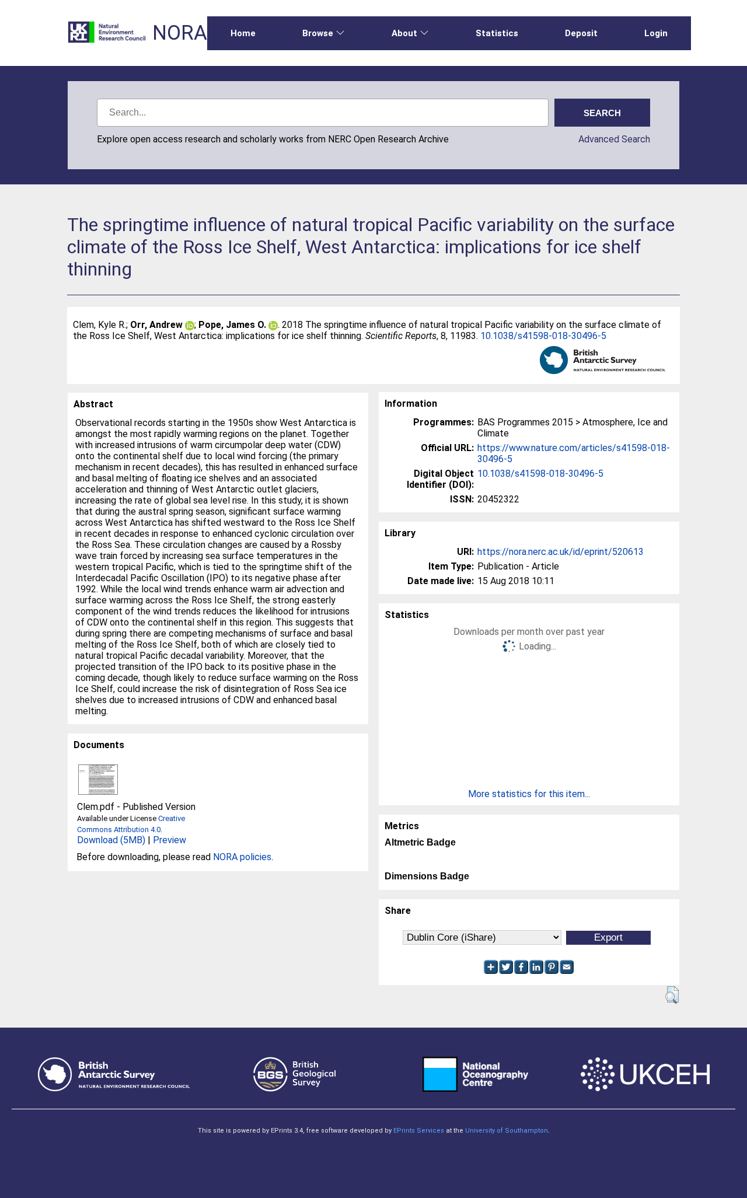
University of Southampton (506, 1130)
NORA (179, 33)
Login (656, 33)
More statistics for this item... (529, 793)
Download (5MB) (111, 840)
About (404, 33)
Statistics (497, 33)
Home (243, 33)
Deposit (581, 33)
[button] (672, 995)
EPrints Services (418, 1130)
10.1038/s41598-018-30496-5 (543, 335)
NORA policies (242, 856)
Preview (169, 840)
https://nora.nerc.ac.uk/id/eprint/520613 (560, 551)
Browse (317, 33)
